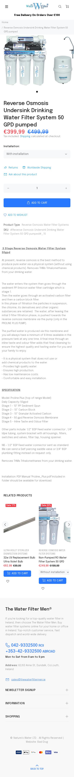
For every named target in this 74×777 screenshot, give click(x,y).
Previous (5, 524)
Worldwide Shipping (39, 167)
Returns (13, 167)
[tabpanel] (37, 62)
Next (68, 524)
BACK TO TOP (37, 769)
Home (5, 22)
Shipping (25, 136)
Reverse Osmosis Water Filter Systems (45, 225)
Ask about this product (23, 174)
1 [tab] (37, 92)
